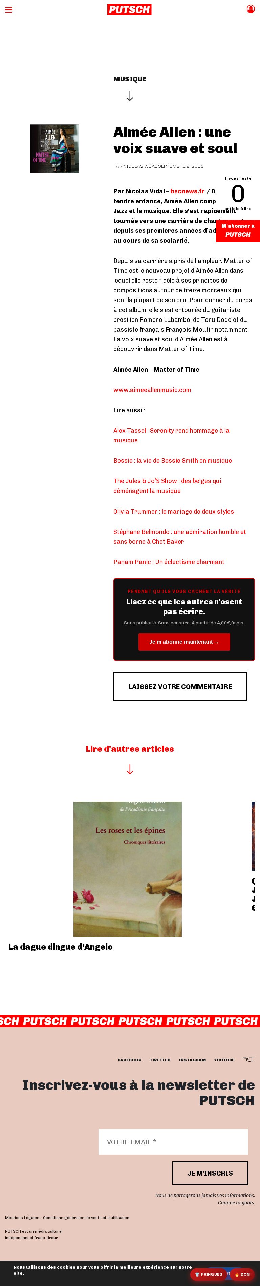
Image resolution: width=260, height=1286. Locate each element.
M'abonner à (238, 226)
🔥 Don (242, 1274)
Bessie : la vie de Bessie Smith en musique (172, 460)
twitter (160, 1060)
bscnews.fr (188, 191)
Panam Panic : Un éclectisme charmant (168, 562)
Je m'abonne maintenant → (184, 642)
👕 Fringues (208, 1274)
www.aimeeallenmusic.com (152, 390)
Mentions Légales (22, 1217)
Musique (130, 79)
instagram (192, 1060)
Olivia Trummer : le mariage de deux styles (173, 511)
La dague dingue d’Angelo (60, 947)
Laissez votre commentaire (180, 687)
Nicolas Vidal (140, 166)
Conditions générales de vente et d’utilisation (86, 1217)
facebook (130, 1060)
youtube (224, 1060)
